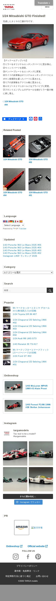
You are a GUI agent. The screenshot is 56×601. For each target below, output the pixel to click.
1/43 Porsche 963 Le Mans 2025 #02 (22, 253)
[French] (7, 221)
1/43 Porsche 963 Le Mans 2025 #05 (22, 245)
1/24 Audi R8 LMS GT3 (25, 338)
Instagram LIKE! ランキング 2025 (20, 256)
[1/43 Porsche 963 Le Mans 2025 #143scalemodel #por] (15, 453)
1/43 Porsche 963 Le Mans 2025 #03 (22, 250)
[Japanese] (17, 221)
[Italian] (14, 221)
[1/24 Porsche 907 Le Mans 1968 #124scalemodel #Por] (41, 479)
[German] (11, 221)
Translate (22, 229)
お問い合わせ (42, 576)
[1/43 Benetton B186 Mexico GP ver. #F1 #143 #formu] (41, 453)
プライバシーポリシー (26, 566)
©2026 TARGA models (28, 581)
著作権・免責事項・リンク (26, 571)
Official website (36, 546)
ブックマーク (16, 119)
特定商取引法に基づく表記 (18, 576)
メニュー (47, 7)
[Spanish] (20, 221)
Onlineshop (12, 546)
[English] (4, 221)
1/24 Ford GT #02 (22, 356)
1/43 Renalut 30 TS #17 (25, 344)
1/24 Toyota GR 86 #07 (25, 314)
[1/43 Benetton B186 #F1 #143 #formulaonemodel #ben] (15, 479)
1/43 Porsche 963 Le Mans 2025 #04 (22, 247)
